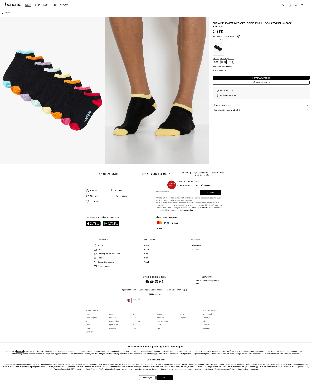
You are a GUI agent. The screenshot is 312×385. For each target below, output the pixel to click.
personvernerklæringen (204, 369)
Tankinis (206, 325)
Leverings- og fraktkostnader (109, 254)
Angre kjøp (181, 290)
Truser (135, 328)
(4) (222, 26)
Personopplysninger (141, 290)
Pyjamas (159, 314)
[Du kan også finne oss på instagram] (161, 281)
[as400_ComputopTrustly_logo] (175, 223)
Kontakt (101, 245)
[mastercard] (159, 223)
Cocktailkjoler (91, 318)
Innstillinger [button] (147, 377)
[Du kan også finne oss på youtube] (152, 281)
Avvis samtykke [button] (156, 382)
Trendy (64, 5)
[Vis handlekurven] (303, 6)
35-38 (216, 62)
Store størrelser (162, 321)
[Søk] (283, 5)
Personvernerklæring (184, 210)
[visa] (166, 223)
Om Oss (172, 290)
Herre (37, 5)
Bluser (158, 325)
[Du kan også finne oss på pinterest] (156, 281)
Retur (100, 258)
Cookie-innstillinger (158, 290)
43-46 (231, 62)
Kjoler (88, 314)
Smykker (89, 332)
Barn (45, 5)
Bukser (88, 328)
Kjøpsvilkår (126, 290)
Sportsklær (113, 325)
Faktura (159, 228)
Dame (28, 5)
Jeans (88, 325)
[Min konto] (289, 6)
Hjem (54, 5)
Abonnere (210, 192)
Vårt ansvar (195, 250)
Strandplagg (207, 328)
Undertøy (136, 321)
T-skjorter (183, 318)
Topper (88, 321)
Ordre (100, 250)
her (155, 354)
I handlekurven (260, 78)
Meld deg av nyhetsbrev (201, 208)
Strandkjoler (207, 318)
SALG (134, 318)
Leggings (112, 314)
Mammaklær (114, 321)
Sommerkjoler (208, 314)
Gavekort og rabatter (106, 262)
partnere (20, 351)
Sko (134, 314)
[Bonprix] (13, 7)
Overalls (112, 318)
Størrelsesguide (104, 266)
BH (134, 325)
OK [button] (164, 377)
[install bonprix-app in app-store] (94, 223)
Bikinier (206, 321)
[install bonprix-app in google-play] (112, 223)
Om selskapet (196, 245)
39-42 (223, 62)
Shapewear (160, 318)
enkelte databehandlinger (66, 351)
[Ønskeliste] (296, 6)
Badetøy (112, 328)
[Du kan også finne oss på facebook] (147, 281)
